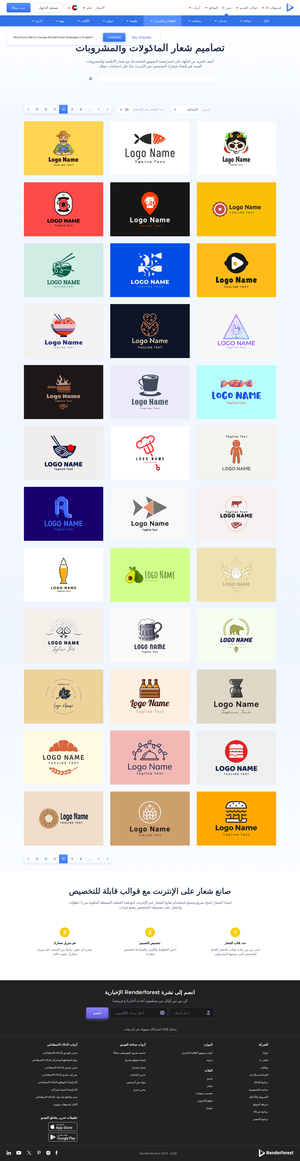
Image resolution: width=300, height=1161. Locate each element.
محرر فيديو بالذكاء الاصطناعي (61, 1067)
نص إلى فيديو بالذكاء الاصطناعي (59, 1074)
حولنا (265, 1052)
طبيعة (133, 21)
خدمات (222, 21)
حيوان (110, 21)
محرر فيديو (140, 1089)
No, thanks (141, 37)
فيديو (210, 1078)
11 (55, 109)
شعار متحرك (139, 1067)
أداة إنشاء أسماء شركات (64, 1089)
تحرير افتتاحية (138, 1074)
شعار (210, 1086)
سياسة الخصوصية (258, 1089)
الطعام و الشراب (164, 21)
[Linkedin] (9, 1153)
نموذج (209, 1107)
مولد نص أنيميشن (136, 1082)
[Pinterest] (39, 1153)
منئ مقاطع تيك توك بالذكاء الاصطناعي (56, 1096)
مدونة (210, 1060)
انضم (97, 1012)
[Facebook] (57, 1153)
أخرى (38, 21)
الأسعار (100, 8)
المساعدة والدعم (258, 1074)
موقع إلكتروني (205, 1100)
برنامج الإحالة (261, 1082)
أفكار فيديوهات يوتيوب (65, 1104)
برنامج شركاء (260, 1111)
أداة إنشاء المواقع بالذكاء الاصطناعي (57, 1082)
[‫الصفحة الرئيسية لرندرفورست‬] (290, 8)
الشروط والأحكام (258, 1096)
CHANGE (114, 37)
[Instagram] (48, 1153)
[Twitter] (29, 1153)
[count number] (107, 109)
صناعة (247, 21)
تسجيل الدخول (48, 8)
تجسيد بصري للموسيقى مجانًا (130, 1052)
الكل (266, 21)
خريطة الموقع (260, 1104)
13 (37, 109)
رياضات (196, 21)
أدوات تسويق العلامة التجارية (197, 1052)
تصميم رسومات (204, 1093)
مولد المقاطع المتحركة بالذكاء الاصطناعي (54, 1060)
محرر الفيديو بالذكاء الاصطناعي (60, 1052)
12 (45, 109)
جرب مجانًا (18, 8)
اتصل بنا (264, 1060)
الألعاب (85, 21)
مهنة (61, 21)
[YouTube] (18, 1153)
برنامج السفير (260, 1119)
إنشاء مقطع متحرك (135, 1060)
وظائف (264, 1067)
